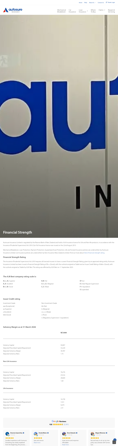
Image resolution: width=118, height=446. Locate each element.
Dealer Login (111, 2)
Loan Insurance (82, 11)
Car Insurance (72, 11)
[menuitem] (80, 2)
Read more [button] (37, 442)
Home (80, 2)
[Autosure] (12, 10)
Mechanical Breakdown (61, 11)
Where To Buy (93, 11)
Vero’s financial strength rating (94, 253)
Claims (101, 10)
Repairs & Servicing (111, 11)
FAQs (85, 2)
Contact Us (101, 2)
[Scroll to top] (114, 442)
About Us (91, 2)
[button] (3, 439)
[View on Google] (7, 434)
